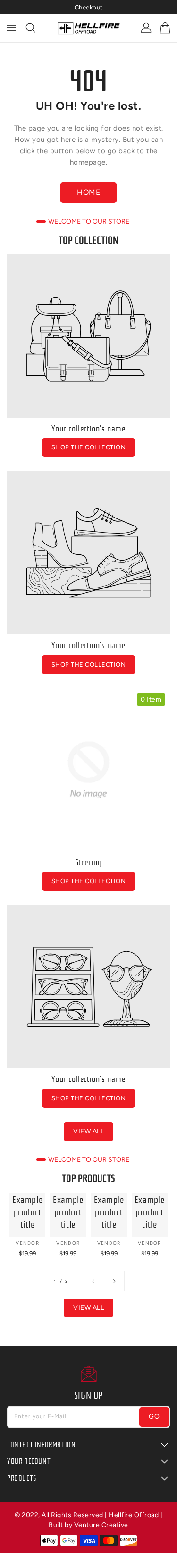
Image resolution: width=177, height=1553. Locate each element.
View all (88, 1131)
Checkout (89, 7)
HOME (88, 192)
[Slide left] (94, 1281)
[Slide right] (114, 1281)
